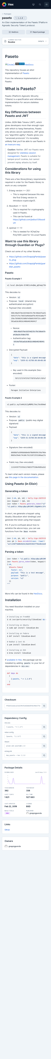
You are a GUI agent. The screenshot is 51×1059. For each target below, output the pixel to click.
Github (7, 830)
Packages (7, 14)
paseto (7, 18)
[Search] (40, 4)
